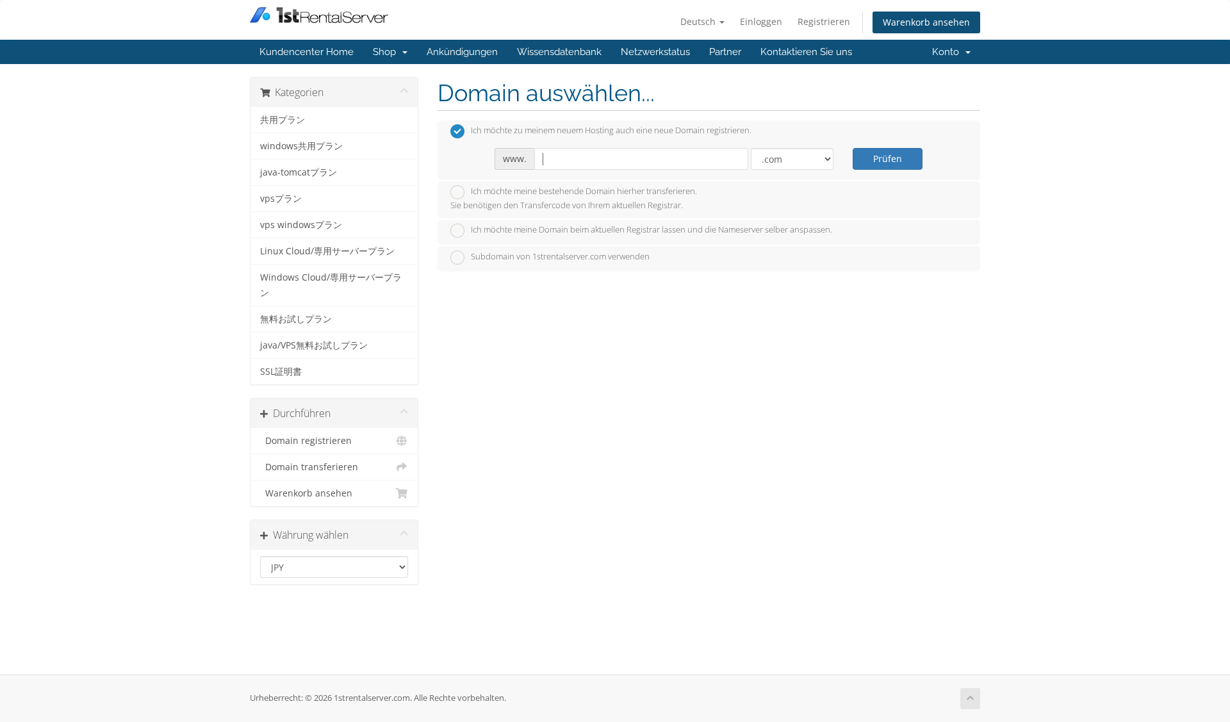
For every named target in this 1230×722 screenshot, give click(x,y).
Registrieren (824, 21)
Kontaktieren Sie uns (806, 52)
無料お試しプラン (296, 319)
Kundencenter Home (306, 52)
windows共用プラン (301, 146)
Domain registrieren (306, 441)
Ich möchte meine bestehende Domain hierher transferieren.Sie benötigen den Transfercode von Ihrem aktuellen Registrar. (573, 198)
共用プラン (282, 120)
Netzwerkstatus (655, 52)
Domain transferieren (309, 467)
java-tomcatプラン (298, 172)
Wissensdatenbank (559, 52)
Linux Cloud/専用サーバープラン (327, 251)
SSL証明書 (281, 371)
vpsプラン (281, 198)
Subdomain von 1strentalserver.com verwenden (560, 256)
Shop (387, 52)
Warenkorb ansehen (926, 22)
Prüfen (887, 158)
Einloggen (761, 21)
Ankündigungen (462, 52)
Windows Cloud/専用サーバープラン (331, 285)
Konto (948, 52)
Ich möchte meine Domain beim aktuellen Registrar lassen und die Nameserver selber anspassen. (651, 230)
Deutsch (699, 21)
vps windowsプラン (301, 225)
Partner (725, 52)
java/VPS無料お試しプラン (314, 345)
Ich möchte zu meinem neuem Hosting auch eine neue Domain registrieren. (611, 130)
